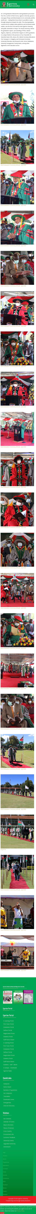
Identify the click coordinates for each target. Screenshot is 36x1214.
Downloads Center (8, 1099)
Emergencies (7, 1102)
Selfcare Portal (7, 1030)
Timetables (6, 1096)
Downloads (13, 1068)
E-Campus (6, 1068)
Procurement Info (8, 1134)
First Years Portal (8, 1024)
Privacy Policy (20, 1211)
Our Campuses (7, 1093)
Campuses (6, 1084)
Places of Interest (8, 1128)
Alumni (15, 1064)
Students (6, 1064)
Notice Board (7, 1087)
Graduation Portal (8, 1027)
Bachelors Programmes (10, 1090)
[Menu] (28, 4)
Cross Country (7, 1131)
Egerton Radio (7, 1071)
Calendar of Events (8, 1122)
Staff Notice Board (8, 1039)
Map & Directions (8, 1125)
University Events (8, 1140)
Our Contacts (7, 1118)
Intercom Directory (8, 1106)
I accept (2, 1213)
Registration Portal (8, 1033)
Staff (11, 1064)
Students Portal (7, 1036)
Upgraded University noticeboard (9, 1145)
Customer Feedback (9, 1137)
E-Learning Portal (8, 1021)
